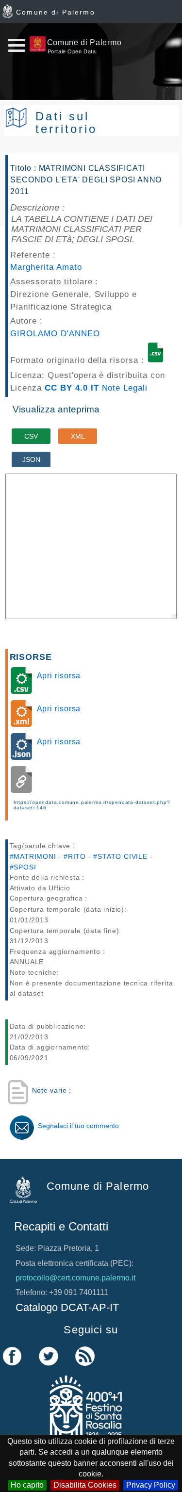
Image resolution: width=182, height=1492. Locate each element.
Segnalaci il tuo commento (78, 1126)
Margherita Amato (46, 267)
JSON (31, 459)
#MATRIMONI (33, 856)
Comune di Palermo (55, 12)
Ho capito (27, 1485)
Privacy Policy (150, 1485)
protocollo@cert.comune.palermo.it (75, 1278)
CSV (31, 436)
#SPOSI (23, 867)
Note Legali (125, 388)
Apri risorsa (59, 676)
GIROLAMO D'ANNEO (54, 333)
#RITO (75, 856)
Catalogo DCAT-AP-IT (67, 1307)
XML (78, 436)
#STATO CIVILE (120, 856)
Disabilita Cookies (84, 1485)
